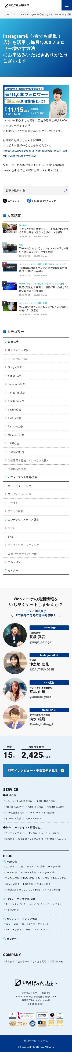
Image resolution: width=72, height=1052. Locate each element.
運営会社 (9, 961)
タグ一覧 (43, 1040)
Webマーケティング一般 (22, 553)
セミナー (13, 570)
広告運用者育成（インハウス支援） (28, 460)
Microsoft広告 (16, 435)
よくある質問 (39, 961)
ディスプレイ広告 (18, 358)
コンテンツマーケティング (23, 545)
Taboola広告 (15, 426)
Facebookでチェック (44, 200)
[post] (65, 190)
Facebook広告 (16, 384)
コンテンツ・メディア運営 (23, 519)
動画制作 (9, 838)
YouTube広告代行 (14, 806)
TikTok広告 (14, 409)
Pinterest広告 (16, 452)
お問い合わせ (56, 961)
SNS (10, 536)
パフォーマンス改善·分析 (22, 477)
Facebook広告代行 (45, 800)
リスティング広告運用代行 (18, 800)
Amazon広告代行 (55, 806)
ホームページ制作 (50, 832)
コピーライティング (19, 485)
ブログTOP (19, 14)
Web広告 (13, 341)
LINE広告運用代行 (14, 812)
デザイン (13, 502)
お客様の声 (23, 961)
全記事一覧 (30, 1040)
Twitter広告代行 (35, 806)
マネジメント (15, 562)
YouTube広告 (16, 401)
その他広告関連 (17, 469)
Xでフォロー (15, 200)
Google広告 (15, 367)
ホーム (8, 14)
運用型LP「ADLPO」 (57, 838)
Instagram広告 (17, 392)
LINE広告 (13, 443)
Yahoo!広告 (15, 375)
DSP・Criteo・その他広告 (41, 812)
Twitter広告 (14, 418)
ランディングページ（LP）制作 (21, 832)
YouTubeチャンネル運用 (30, 838)
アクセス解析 (15, 511)
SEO (11, 528)
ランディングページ (19, 494)
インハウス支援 (13, 818)
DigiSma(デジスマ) (34, 818)
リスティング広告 (18, 350)
